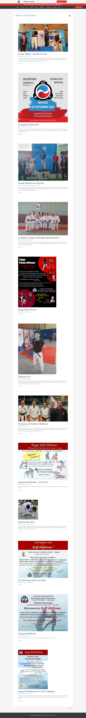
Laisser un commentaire (22, 185)
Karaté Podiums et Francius (31, 183)
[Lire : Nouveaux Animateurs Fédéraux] (43, 408)
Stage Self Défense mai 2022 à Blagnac (36, 691)
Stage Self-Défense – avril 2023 (33, 482)
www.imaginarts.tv (52, 715)
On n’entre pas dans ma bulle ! (32, 580)
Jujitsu (36, 7)
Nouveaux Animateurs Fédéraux (33, 424)
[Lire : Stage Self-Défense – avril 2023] (43, 461)
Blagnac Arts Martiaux (29, 1)
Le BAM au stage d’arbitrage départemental (38, 238)
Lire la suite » (20, 63)
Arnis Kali (31, 7)
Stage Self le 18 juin (27, 309)
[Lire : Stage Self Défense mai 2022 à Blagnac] (33, 669)
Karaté (22, 7)
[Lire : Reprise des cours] (28, 509)
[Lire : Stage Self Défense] (43, 612)
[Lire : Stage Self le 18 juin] (37, 281)
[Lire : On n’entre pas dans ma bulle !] (43, 559)
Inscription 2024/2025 (28, 124)
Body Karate (48, 7)
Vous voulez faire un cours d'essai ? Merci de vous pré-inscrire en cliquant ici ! (43, 4)
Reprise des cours (26, 522)
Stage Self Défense (27, 633)
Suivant (70, 708)
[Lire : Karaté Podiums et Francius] (43, 162)
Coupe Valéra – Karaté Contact (32, 54)
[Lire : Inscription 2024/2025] (43, 97)
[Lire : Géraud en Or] (37, 348)
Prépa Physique (54, 7)
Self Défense (42, 7)
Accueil (17, 7)
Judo (26, 7)
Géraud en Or (24, 376)
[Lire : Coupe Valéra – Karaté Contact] (43, 37)
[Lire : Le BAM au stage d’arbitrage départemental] (43, 218)
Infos (59, 7)
